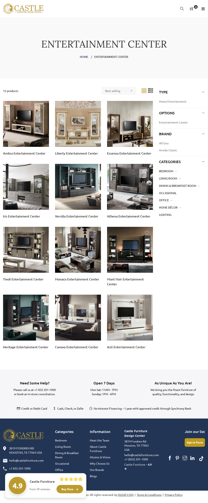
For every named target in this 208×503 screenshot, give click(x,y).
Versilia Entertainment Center (76, 216)
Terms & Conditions (149, 495)
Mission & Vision (100, 457)
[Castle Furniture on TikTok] (201, 458)
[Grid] (144, 90)
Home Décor (168, 207)
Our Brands (97, 470)
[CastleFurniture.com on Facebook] (170, 458)
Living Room (168, 178)
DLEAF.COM (125, 495)
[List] (150, 90)
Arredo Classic (168, 150)
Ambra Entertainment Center (24, 153)
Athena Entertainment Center (128, 216)
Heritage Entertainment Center (25, 347)
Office (164, 200)
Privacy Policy (174, 495)
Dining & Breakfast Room (177, 185)
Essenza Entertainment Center (129, 153)
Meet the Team (99, 440)
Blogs (93, 476)
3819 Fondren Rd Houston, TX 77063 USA (136, 445)
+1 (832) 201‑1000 (136, 459)
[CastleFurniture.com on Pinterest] (177, 458)
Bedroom (166, 171)
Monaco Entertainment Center (77, 279)
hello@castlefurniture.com (26, 460)
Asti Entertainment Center (126, 347)
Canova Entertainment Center (76, 347)
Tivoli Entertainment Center (23, 279)
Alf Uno (164, 143)
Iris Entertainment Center (21, 216)
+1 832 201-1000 (45, 390)
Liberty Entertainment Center (76, 153)
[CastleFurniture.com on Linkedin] (192, 458)
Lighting (165, 214)
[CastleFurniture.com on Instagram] (185, 458)
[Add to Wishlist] (43, 107)
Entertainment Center (173, 122)
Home (84, 57)
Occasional (168, 193)
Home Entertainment (172, 101)
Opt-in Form (195, 442)
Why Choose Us (99, 463)
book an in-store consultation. (36, 394)
